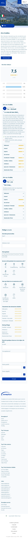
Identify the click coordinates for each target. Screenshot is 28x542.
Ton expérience (6, 351)
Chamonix (3, 446)
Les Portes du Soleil (5, 473)
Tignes (2, 450)
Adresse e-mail (6, 243)
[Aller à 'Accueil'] (3, 3)
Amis (14, 287)
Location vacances (5, 424)
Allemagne (3, 434)
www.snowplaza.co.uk (5, 487)
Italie (2, 438)
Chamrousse (4, 459)
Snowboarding (14, 267)
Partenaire (5, 287)
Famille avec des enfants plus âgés (6, 299)
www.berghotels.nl (5, 492)
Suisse (2, 439)
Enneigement (4, 422)
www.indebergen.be (5, 489)
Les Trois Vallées (4, 469)
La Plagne (3, 455)
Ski (5, 267)
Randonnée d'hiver (5, 275)
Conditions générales (14, 522)
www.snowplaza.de (5, 485)
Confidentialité (14, 527)
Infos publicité (14, 531)
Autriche (3, 432)
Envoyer (14, 379)
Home (2, 418)
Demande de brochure (6, 508)
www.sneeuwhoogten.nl (6, 498)
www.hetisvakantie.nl (5, 496)
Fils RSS (2, 510)
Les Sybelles (4, 476)
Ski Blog (3, 425)
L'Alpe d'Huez (4, 462)
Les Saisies (3, 453)
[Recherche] (19, 2)
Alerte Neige (4, 504)
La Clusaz (3, 452)
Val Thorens (3, 448)
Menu (24, 2)
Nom (3, 236)
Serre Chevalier (4, 461)
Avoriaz (2, 457)
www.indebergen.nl (5, 490)
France (2, 436)
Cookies (14, 529)
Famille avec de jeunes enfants (22, 289)
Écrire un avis (6, 58)
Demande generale (5, 506)
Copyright (14, 524)
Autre (14, 274)
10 (6, 256)
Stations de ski (4, 420)
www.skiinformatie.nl (5, 494)
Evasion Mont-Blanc (5, 475)
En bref (4, 344)
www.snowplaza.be (5, 483)
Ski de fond (22, 267)
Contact (14, 533)
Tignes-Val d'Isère (5, 471)
